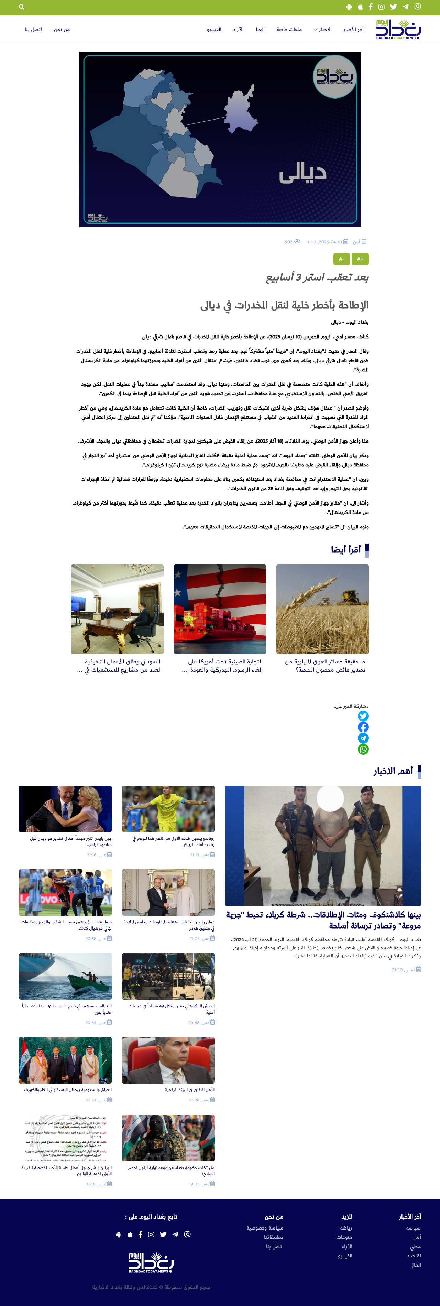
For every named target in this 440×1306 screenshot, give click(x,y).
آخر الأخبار (353, 30)
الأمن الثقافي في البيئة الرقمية (190, 1089)
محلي (415, 1247)
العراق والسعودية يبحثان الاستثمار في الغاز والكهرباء (68, 1089)
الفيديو (214, 30)
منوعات (344, 1237)
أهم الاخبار (393, 771)
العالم (260, 30)
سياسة (413, 1228)
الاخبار (325, 30)
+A (360, 259)
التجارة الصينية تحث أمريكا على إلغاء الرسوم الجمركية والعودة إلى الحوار (223, 670)
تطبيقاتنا (274, 1237)
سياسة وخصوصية (265, 1228)
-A (341, 259)
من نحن (62, 30)
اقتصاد (414, 1256)
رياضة (346, 1228)
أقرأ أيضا (346, 550)
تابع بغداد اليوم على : (151, 1216)
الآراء (238, 30)
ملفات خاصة (289, 30)
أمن (417, 1237)
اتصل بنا (33, 30)
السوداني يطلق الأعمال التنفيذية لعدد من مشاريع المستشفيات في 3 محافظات (120, 670)
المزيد (347, 1216)
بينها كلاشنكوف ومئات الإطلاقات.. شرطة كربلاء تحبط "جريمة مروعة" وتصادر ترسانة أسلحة (323, 920)
